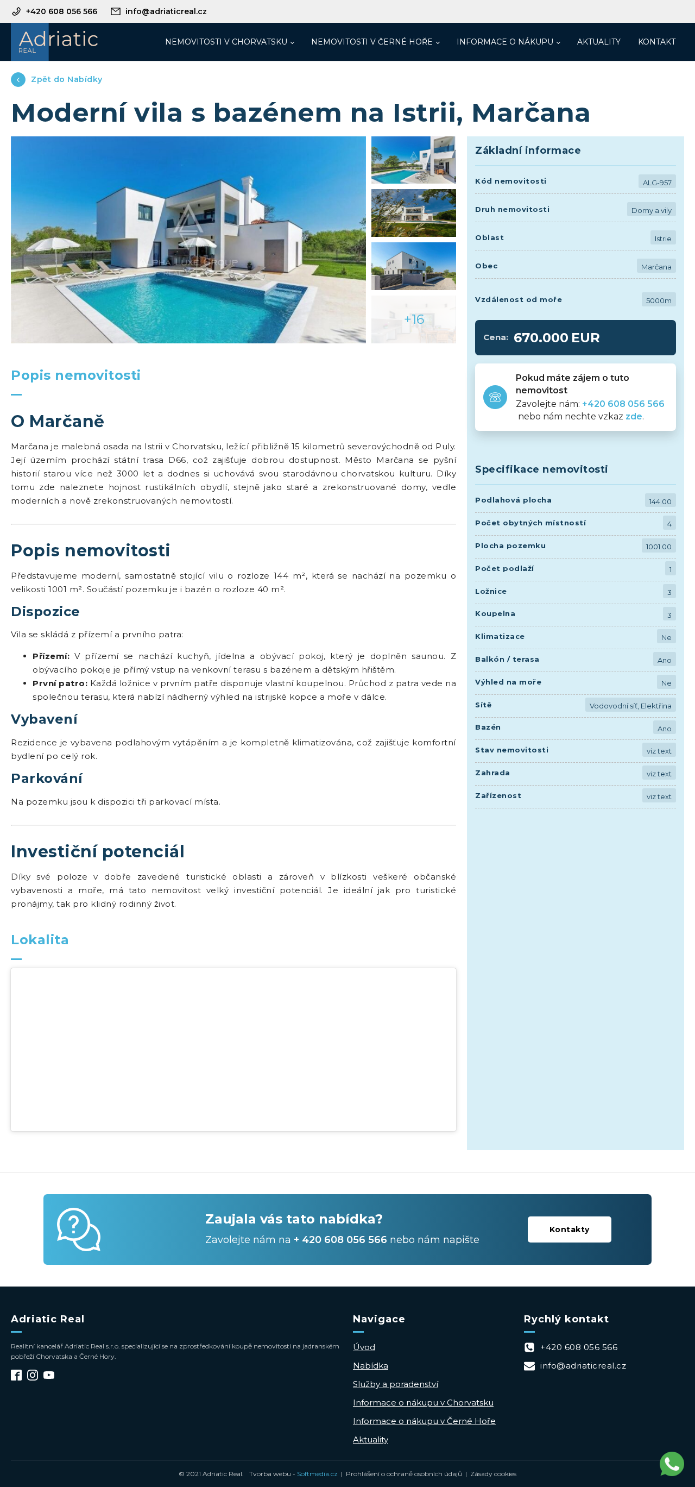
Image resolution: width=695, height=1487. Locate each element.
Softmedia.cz (317, 1474)
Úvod (364, 1347)
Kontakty (569, 1229)
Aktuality (599, 42)
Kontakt (656, 42)
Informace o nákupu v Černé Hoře (424, 1421)
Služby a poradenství (395, 1384)
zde (634, 416)
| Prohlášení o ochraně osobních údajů (400, 1474)
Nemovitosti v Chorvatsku (226, 42)
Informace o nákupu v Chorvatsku (423, 1402)
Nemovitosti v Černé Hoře (372, 42)
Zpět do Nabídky (67, 79)
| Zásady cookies (489, 1474)
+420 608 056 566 (624, 404)
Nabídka (370, 1365)
